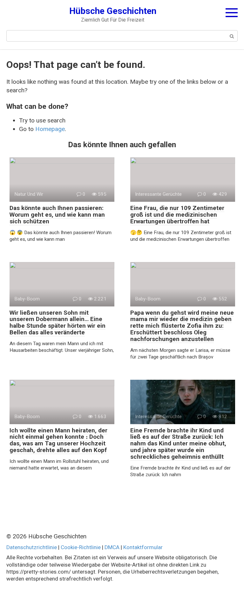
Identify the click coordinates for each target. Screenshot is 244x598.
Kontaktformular (143, 547)
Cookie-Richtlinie (81, 547)
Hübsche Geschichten (112, 11)
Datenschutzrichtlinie (31, 547)
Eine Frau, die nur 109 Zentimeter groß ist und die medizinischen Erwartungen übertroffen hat (177, 214)
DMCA (112, 547)
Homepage (50, 129)
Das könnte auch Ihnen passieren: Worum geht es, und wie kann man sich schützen (57, 214)
